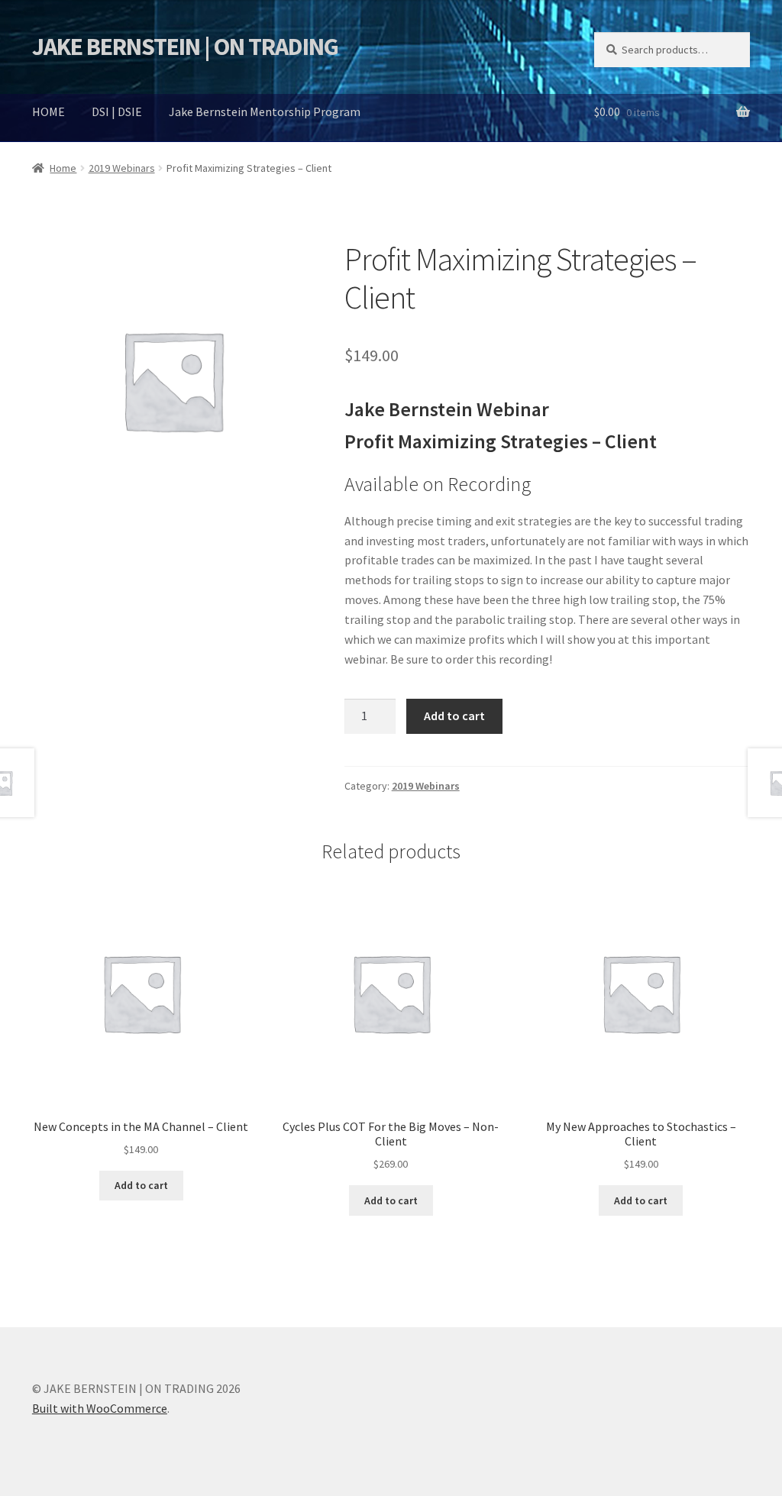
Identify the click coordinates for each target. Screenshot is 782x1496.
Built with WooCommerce (99, 1408)
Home (63, 168)
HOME (48, 111)
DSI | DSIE (117, 111)
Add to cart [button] (141, 1185)
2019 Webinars (122, 168)
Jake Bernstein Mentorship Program (264, 111)
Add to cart (454, 715)
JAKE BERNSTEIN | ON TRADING (185, 46)
